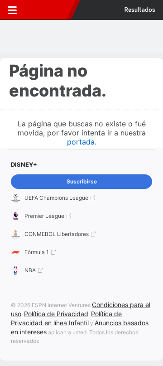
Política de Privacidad (56, 314)
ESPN (48, 10)
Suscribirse (82, 181)
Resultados (140, 10)
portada (81, 141)
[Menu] (12, 10)
